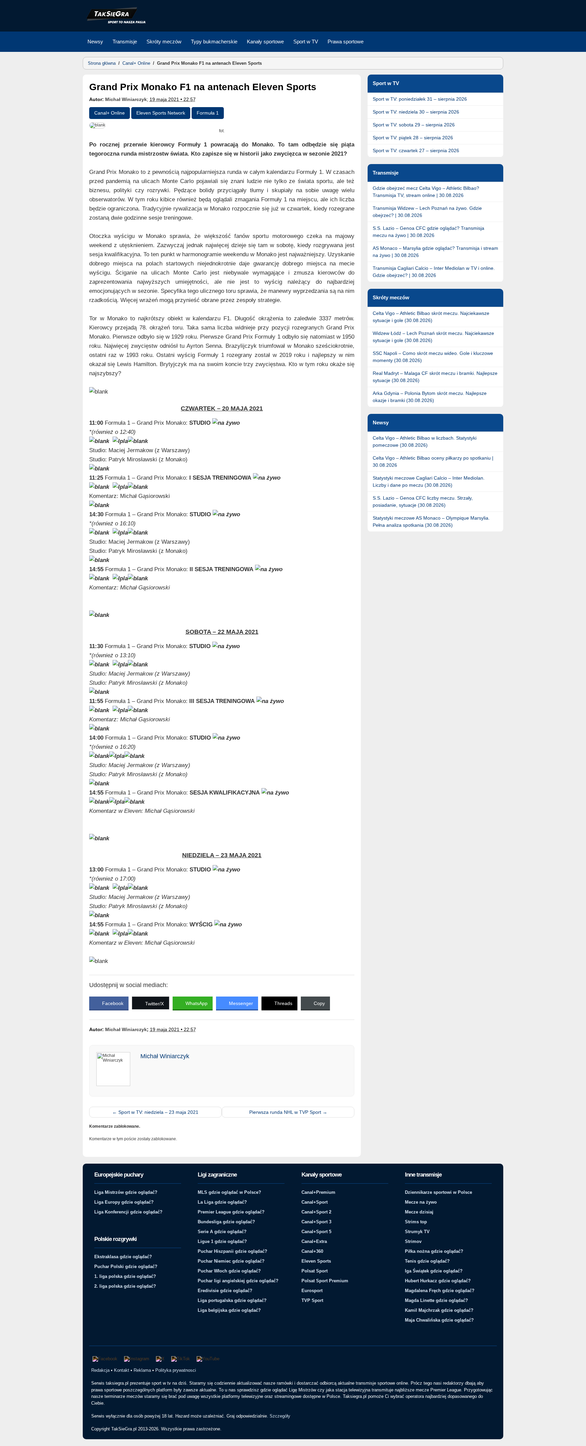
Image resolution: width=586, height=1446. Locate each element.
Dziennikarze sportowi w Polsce (438, 1192)
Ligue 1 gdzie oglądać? (222, 1241)
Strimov (413, 1241)
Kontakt (121, 1370)
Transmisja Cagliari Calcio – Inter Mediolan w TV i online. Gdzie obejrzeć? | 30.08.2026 (434, 271)
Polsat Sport (314, 1270)
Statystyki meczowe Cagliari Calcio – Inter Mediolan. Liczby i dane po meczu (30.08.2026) (429, 481)
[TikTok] (180, 1359)
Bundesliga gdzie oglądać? (226, 1221)
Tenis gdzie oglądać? (427, 1261)
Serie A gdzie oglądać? (222, 1231)
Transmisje (125, 41)
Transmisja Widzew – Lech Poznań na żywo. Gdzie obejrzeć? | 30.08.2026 (427, 211)
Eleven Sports (316, 1261)
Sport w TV (305, 41)
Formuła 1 (208, 113)
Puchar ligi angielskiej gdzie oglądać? (238, 1280)
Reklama (142, 1370)
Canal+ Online (136, 63)
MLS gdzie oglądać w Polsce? (229, 1192)
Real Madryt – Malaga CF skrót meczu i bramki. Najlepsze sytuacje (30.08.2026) (435, 376)
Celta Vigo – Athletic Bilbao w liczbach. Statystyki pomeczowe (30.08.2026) (424, 441)
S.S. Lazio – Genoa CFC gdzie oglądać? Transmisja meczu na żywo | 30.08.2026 (428, 231)
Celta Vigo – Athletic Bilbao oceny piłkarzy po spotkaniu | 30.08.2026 (433, 461)
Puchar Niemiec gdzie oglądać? (231, 1261)
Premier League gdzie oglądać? (231, 1211)
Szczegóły (280, 1416)
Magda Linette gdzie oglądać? (436, 1300)
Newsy (95, 41)
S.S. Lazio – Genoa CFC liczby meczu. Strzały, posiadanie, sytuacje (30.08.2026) (423, 501)
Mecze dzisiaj (419, 1211)
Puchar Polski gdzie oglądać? (125, 1266)
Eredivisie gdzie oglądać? (225, 1290)
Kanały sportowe (265, 41)
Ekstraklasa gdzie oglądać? (123, 1256)
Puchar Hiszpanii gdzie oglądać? (232, 1251)
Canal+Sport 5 (316, 1231)
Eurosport (312, 1290)
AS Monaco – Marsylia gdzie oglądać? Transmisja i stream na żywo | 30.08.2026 (435, 251)
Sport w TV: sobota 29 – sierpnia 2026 (414, 124)
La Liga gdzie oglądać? (222, 1202)
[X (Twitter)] (160, 1359)
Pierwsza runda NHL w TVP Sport (288, 1112)
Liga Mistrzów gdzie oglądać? (125, 1192)
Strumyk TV (417, 1231)
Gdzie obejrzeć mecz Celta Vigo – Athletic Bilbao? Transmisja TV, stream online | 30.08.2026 (426, 191)
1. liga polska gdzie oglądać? (125, 1276)
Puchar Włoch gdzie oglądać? (229, 1270)
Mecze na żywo (421, 1202)
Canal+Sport (314, 1202)
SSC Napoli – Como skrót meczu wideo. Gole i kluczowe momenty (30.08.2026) (433, 356)
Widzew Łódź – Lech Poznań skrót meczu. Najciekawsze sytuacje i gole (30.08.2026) (433, 336)
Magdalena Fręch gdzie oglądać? (439, 1290)
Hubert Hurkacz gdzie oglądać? (438, 1280)
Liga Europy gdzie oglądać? (124, 1202)
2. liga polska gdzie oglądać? (125, 1286)
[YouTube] (208, 1359)
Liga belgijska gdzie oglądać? (229, 1310)
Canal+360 (312, 1251)
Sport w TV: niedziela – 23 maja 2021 (155, 1112)
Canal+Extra (314, 1241)
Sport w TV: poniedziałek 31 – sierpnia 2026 (420, 99)
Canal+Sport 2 (316, 1211)
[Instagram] (136, 1359)
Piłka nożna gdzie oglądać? (434, 1251)
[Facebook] (105, 1359)
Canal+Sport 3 (316, 1221)
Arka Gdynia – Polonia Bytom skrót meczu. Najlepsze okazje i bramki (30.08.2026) (430, 396)
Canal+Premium (318, 1192)
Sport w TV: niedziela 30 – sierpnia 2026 (416, 112)
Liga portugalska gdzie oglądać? (232, 1300)
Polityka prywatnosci (175, 1370)
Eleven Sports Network (160, 113)
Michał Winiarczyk (126, 99)
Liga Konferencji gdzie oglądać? (128, 1211)
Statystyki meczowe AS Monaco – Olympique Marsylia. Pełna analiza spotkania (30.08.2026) (431, 521)
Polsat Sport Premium (324, 1280)
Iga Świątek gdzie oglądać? (434, 1270)
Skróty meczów (163, 41)
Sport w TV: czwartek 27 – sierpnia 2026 (416, 150)
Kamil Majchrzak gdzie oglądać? (439, 1310)
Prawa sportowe (346, 41)
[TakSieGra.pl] (114, 22)
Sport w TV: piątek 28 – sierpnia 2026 (413, 137)
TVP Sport (312, 1300)
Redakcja (100, 1370)
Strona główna (102, 63)
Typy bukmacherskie (214, 41)
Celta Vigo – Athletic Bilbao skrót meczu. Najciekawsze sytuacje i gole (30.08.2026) (431, 316)
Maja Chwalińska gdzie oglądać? (439, 1320)
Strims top (416, 1221)
